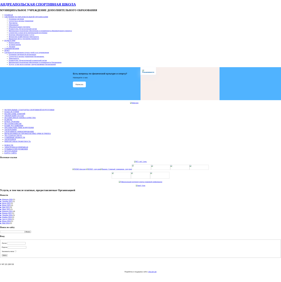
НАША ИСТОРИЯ (11, 112)
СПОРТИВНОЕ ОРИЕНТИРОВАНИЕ (19, 131)
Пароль (4, 247)
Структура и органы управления (21, 21)
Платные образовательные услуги (21, 35)
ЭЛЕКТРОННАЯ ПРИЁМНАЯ (16, 147)
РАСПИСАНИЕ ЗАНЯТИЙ (14, 114)
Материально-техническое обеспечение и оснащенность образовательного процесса (40, 31)
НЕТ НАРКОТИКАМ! (13, 124)
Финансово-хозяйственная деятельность (24, 37)
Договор (12, 46)
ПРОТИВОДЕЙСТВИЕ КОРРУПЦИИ (19, 128)
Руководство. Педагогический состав (23, 29)
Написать (79, 84)
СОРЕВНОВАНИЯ (11, 48)
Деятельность (14, 58)
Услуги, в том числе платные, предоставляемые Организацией (32, 64)
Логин (4, 243)
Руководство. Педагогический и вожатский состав (28, 60)
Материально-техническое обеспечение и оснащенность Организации (35, 62)
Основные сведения (16, 19)
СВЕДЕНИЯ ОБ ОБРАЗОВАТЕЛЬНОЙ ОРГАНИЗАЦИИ (26, 17)
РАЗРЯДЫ (8, 120)
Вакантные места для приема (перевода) (24, 39)
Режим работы (14, 43)
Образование (14, 25)
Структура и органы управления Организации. (26, 56)
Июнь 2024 (6, 221)
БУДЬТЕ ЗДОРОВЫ (11, 122)
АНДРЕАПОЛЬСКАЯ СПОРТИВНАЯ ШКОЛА (38, 4)
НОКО (7, 50)
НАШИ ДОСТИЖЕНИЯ (13, 126)
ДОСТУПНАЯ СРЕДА (13, 135)
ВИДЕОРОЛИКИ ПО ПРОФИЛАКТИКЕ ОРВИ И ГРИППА (27, 133)
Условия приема (15, 45)
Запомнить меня (8, 251)
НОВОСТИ (8, 145)
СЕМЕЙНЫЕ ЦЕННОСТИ (14, 137)
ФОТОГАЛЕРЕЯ (10, 151)
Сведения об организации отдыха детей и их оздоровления (26, 52)
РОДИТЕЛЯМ (9, 41)
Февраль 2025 (7, 211)
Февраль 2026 (7, 199)
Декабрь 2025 (7, 201)
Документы (13, 23)
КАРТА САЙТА (10, 153)
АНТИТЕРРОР (10, 139)
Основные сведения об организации (22, 54)
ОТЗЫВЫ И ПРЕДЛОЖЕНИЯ (16, 149)
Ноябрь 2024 (7, 217)
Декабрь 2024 (7, 215)
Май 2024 (6, 223)
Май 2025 (6, 207)
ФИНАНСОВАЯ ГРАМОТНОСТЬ (17, 141)
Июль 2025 (6, 203)
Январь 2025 (7, 213)
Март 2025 (6, 209)
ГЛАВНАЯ (8, 15)
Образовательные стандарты (19, 27)
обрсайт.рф (152, 272)
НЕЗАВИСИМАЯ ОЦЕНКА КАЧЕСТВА (20, 118)
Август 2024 (7, 219)
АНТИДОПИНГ (10, 130)
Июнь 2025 (6, 205)
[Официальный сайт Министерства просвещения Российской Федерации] (140, 185)
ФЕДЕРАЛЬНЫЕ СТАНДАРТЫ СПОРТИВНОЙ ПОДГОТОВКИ (29, 110)
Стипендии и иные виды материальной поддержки (28, 33)
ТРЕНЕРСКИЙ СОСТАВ (14, 116)
